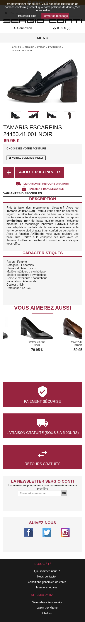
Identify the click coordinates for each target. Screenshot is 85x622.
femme (41, 47)
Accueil (17, 47)
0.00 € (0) (62, 28)
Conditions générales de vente (47, 582)
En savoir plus (27, 15)
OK (64, 493)
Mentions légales (47, 587)
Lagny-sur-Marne (47, 607)
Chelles (47, 613)
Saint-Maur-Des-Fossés (47, 602)
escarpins (54, 47)
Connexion (22, 28)
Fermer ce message (55, 15)
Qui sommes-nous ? (47, 571)
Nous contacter (46, 576)
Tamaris (29, 47)
